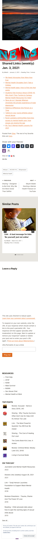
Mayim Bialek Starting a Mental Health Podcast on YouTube (29, 186)
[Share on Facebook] (4, 146)
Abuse (5, 169)
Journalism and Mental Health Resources (20, 467)
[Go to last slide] (5, 230)
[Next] (32, 230)
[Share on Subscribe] (4, 151)
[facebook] (9, 156)
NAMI (7, 383)
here (10, 136)
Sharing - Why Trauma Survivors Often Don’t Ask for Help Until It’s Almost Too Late (24, 416)
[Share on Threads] (18, 146)
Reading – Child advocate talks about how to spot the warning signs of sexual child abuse (19, 510)
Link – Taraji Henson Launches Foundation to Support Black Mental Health (18, 485)
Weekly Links (6, 59)
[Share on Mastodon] (13, 146)
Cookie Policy (6, 532)
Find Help (8, 377)
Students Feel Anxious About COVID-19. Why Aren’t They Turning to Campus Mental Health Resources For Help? (20, 95)
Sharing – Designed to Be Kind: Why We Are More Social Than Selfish (9, 186)
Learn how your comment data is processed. (18, 318)
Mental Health (7, 173)
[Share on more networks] (32, 146)
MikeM (6, 72)
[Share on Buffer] (27, 146)
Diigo (13, 133)
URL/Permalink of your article (13, 345)
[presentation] (19, 219)
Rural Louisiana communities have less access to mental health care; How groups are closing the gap (19, 120)
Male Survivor (10, 386)
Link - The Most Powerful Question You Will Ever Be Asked (21, 426)
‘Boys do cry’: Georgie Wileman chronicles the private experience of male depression (20, 102)
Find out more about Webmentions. (21, 341)
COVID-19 (13, 169)
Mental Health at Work (13, 394)
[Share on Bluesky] (9, 146)
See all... (5, 520)
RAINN (7, 388)
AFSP (7, 380)
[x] (14, 156)
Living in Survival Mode (20, 455)
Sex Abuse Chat (11, 391)
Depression (22, 169)
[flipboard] (11, 156)
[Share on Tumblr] (22, 146)
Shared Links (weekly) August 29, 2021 (19, 475)
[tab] (15, 254)
